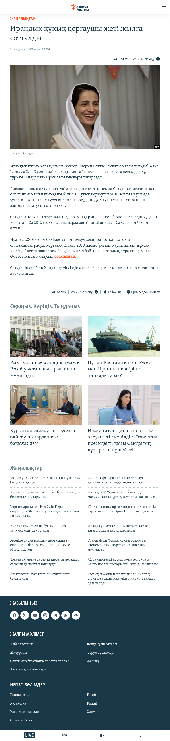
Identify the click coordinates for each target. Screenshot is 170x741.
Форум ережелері (100, 653)
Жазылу (93, 661)
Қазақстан (18, 703)
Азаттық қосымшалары (28, 669)
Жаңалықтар (20, 695)
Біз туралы (18, 653)
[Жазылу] (76, 615)
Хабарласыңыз (21, 644)
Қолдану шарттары (102, 644)
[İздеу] (139, 735)
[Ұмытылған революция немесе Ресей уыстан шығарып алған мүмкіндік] (46, 336)
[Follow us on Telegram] (55, 615)
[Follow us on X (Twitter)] (24, 615)
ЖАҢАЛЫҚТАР (22, 19)
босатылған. (65, 257)
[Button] (121, 59)
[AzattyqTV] (102, 735)
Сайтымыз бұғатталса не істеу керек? (39, 661)
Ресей (91, 695)
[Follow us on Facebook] (14, 615)
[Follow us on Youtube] (35, 615)
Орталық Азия (21, 720)
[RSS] (65, 615)
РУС (65, 735)
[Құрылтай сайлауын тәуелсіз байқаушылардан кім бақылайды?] (46, 405)
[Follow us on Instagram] (45, 615)
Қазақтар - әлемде (24, 712)
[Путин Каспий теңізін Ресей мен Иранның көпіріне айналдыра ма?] (124, 336)
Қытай (92, 703)
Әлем (91, 712)
